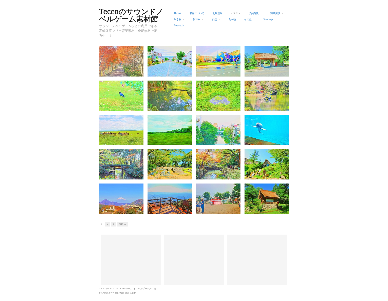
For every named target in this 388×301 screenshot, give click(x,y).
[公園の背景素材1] (218, 198)
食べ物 (232, 19)
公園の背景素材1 (228, 209)
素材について (197, 13)
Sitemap (268, 19)
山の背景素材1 (180, 209)
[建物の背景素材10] (267, 198)
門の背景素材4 (277, 72)
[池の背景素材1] (267, 95)
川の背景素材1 (229, 141)
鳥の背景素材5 (132, 106)
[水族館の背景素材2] (267, 129)
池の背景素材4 (229, 106)
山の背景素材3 (132, 209)
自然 (214, 19)
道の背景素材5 (180, 72)
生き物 (177, 19)
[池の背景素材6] (170, 95)
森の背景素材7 (180, 175)
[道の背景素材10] (121, 61)
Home (177, 13)
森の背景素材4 (229, 175)
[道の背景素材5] (170, 61)
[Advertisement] (131, 260)
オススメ (235, 13)
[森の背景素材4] (218, 164)
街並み (196, 19)
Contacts (179, 25)
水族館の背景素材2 (275, 141)
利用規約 (217, 13)
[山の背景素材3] (121, 198)
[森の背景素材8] (121, 164)
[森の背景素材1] (267, 164)
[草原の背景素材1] (170, 129)
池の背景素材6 (180, 106)
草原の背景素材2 (131, 141)
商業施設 (275, 13)
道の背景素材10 (131, 72)
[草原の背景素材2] (121, 129)
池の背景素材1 (277, 106)
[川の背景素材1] (218, 129)
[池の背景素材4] (218, 95)
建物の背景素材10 (275, 209)
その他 (248, 19)
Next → (122, 224)
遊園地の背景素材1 (226, 72)
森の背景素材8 (132, 175)
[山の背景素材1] (170, 198)
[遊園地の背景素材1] (218, 61)
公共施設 (254, 13)
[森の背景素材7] (170, 164)
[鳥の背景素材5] (121, 95)
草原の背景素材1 (179, 141)
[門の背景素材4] (267, 61)
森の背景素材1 (277, 175)
